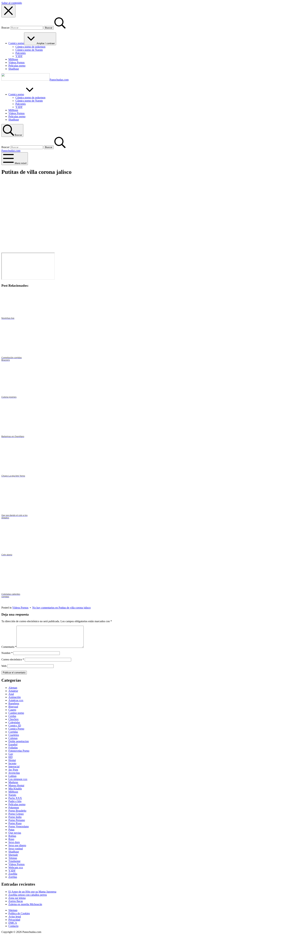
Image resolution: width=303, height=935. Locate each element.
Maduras (13, 782)
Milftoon (13, 791)
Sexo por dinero (17, 845)
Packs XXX (15, 798)
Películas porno (16, 804)
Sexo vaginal (15, 848)
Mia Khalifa (15, 788)
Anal (11, 693)
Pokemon (13, 807)
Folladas (13, 747)
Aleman (12, 687)
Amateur (13, 690)
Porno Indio (15, 816)
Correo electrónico (12, 659)
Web (3, 665)
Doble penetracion (18, 741)
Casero (12, 709)
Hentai (12, 760)
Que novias (14, 832)
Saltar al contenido (11, 2)
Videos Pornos (20, 607)
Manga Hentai (16, 785)
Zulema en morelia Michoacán (25, 904)
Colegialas (14, 722)
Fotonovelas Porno (18, 750)
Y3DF (12, 870)
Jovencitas (14, 772)
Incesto (12, 763)
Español (12, 744)
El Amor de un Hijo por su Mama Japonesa (32, 891)
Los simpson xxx (17, 779)
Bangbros (13, 703)
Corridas (13, 731)
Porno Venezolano (18, 826)
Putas (11, 829)
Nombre (7, 652)
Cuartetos (13, 734)
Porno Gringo (16, 813)
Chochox (13, 719)
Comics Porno (16, 728)
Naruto (12, 794)
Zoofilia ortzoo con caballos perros (27, 894)
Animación (14, 697)
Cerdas (12, 716)
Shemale (13, 854)
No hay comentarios (61, 607)
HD (10, 757)
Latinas (12, 775)
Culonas (13, 738)
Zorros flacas (15, 901)
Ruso (11, 839)
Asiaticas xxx (15, 700)
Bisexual (13, 706)
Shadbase (13, 851)
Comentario (8, 646)
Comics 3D (14, 725)
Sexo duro (14, 842)
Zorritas (12, 876)
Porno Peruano (16, 820)
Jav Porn (13, 769)
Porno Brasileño (17, 810)
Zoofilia (12, 873)
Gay (10, 753)
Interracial (13, 766)
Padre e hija (14, 801)
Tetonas (12, 857)
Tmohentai (14, 861)
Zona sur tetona (17, 897)
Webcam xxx (15, 867)
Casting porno (16, 712)
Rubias (12, 835)
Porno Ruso (15, 823)
